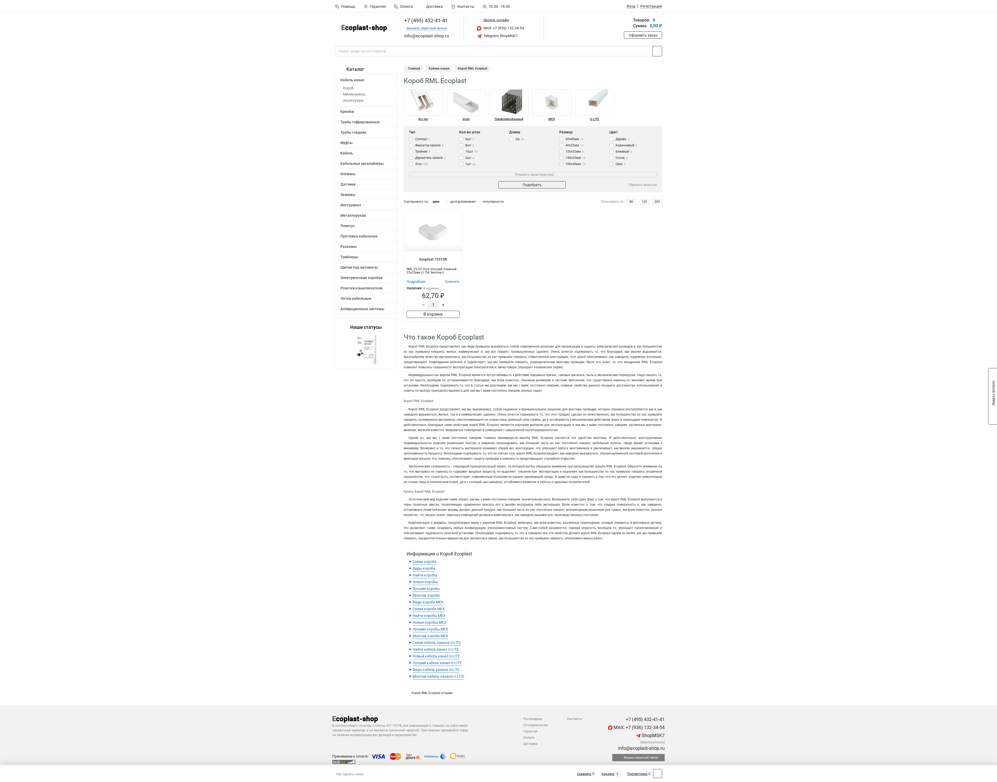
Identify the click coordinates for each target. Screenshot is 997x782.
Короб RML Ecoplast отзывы (432, 693)
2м (519, 139)
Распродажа (532, 719)
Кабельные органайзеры (362, 163)
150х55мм (575, 158)
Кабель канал (352, 80)
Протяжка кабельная (359, 236)
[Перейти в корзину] (627, 23)
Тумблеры (349, 257)
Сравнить (584, 774)
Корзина (608, 774)
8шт (469, 145)
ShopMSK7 (653, 735)
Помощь (348, 6)
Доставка (434, 6)
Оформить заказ (643, 35)
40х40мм (574, 139)
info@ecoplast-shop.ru (641, 748)
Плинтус (347, 226)
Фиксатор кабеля (429, 145)
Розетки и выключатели (361, 288)
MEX (551, 119)
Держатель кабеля (430, 158)
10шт (471, 151)
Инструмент (350, 205)
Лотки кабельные (355, 298)
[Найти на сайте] (657, 51)
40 (631, 201)
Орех (620, 164)
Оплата (406, 6)
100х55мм (574, 151)
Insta (466, 119)
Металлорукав (353, 215)
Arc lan (423, 119)
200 (657, 201)
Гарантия (378, 6)
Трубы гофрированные (360, 122)
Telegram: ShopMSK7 (500, 36)
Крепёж (347, 112)
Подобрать (532, 185)
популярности (493, 201)
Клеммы (347, 174)
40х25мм (574, 145)
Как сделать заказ (349, 774)
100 (644, 201)
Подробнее (416, 282)
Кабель (346, 153)
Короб (348, 88)
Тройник (422, 151)
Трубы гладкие (353, 132)
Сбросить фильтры (642, 185)
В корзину (433, 314)
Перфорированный (509, 119)
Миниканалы (354, 94)
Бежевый (624, 151)
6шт (469, 139)
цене (436, 201)
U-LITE (594, 119)
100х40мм (575, 164)
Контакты (465, 6)
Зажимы (347, 195)
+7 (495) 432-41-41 (425, 20)
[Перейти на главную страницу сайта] (364, 28)
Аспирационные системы (362, 309)
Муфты (346, 143)
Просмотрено (637, 774)
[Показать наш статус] (366, 349)
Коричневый (626, 145)
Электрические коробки (361, 278)
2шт (469, 158)
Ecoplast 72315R (433, 259)
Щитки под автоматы (359, 267)
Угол (421, 164)
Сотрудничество (535, 725)
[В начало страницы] (657, 773)
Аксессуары (353, 100)
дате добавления (463, 201)
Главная (414, 68)
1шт (470, 164)
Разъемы (348, 246)
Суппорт (422, 139)
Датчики (347, 184)
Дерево (622, 139)
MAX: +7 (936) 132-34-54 (503, 28)
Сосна (622, 158)
